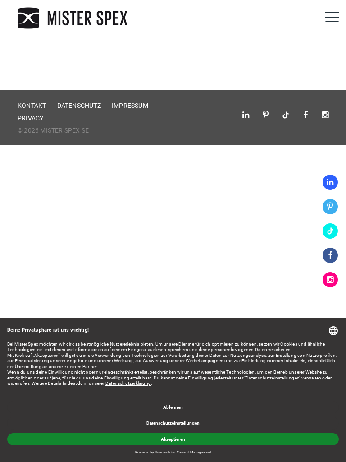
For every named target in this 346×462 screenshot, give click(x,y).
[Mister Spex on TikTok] (330, 231)
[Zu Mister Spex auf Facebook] (330, 255)
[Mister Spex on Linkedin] (330, 182)
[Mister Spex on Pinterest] (330, 206)
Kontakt (32, 105)
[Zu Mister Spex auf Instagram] (330, 279)
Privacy (30, 118)
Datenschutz (79, 105)
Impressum (130, 105)
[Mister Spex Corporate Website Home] (74, 18)
